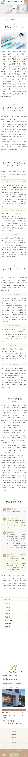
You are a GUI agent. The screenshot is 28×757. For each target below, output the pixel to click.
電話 (5, 755)
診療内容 (14, 737)
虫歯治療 (7, 604)
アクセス (24, 755)
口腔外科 (7, 610)
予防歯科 (7, 617)
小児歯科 (7, 607)
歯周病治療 (8, 624)
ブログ (14, 747)
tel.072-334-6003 (10, 687)
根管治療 (7, 627)
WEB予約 (14, 755)
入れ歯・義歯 (8, 620)
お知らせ (14, 745)
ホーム (14, 729)
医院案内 (14, 734)
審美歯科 (7, 614)
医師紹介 (14, 732)
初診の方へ (14, 739)
